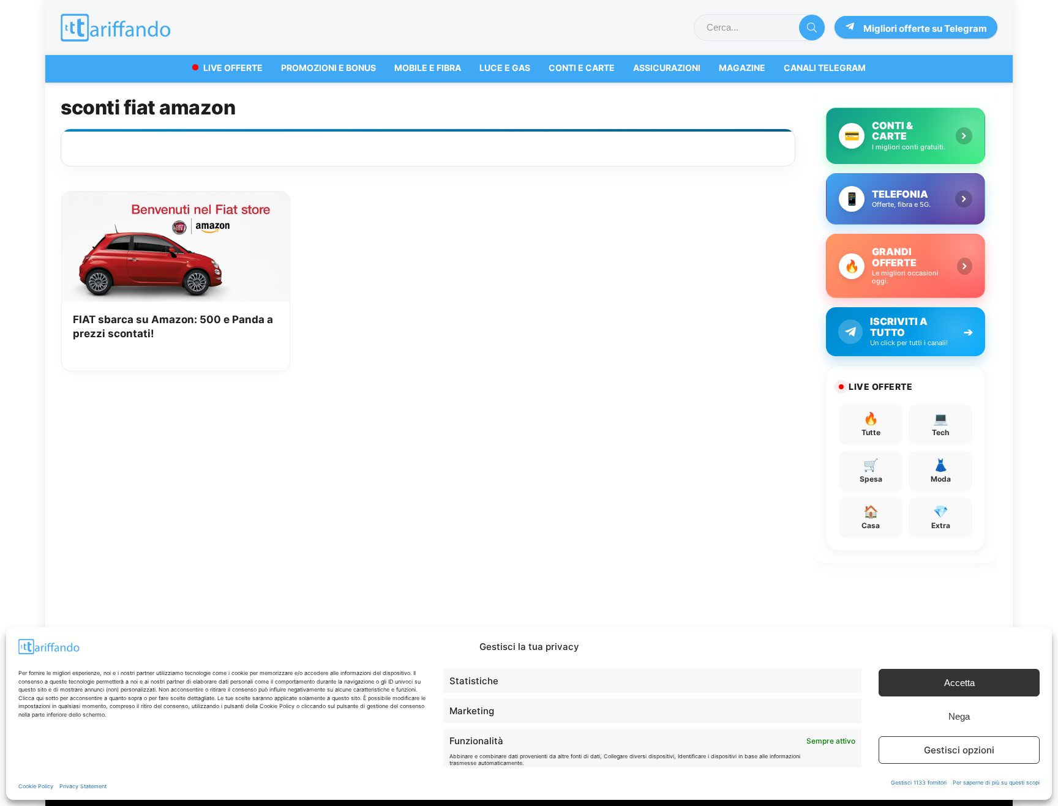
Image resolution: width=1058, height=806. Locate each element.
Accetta (959, 682)
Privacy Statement (83, 786)
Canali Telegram (825, 67)
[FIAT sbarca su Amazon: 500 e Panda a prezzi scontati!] (176, 200)
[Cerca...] (812, 27)
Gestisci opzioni (959, 750)
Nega (959, 716)
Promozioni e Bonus (328, 67)
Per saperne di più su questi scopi (996, 782)
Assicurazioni (666, 67)
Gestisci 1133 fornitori (919, 782)
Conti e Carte (582, 67)
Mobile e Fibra (427, 67)
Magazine (742, 67)
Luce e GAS (504, 67)
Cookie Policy (35, 786)
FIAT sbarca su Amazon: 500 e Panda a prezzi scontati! (173, 326)
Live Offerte (233, 67)
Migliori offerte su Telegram (925, 28)
